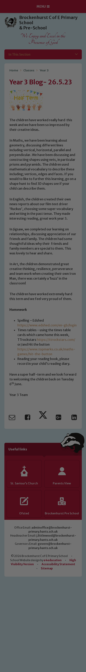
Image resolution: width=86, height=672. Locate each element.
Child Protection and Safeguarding (43, 393)
